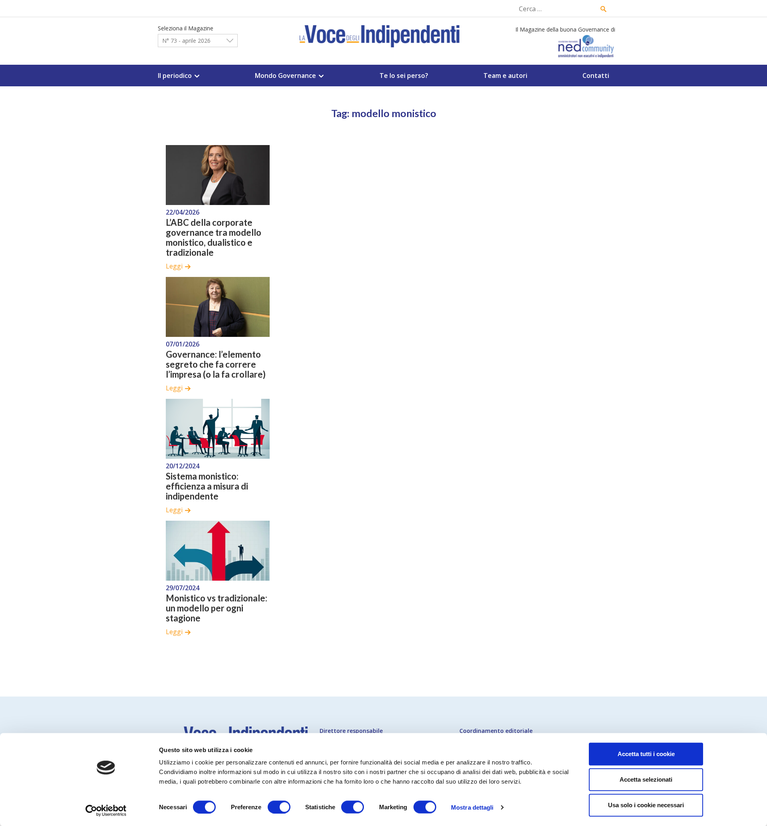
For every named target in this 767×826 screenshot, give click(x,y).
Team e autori (505, 75)
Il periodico (175, 75)
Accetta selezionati (646, 779)
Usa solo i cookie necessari (646, 805)
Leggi (174, 266)
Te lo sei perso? (404, 75)
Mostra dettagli (472, 807)
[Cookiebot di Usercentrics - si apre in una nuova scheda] (106, 810)
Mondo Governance (285, 75)
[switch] (279, 806)
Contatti (595, 75)
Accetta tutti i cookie (646, 753)
